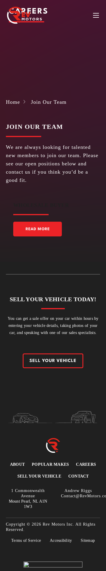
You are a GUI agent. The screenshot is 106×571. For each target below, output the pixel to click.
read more (38, 229)
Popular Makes (50, 464)
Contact (78, 476)
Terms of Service (26, 540)
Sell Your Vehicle (53, 361)
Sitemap (88, 540)
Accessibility (61, 540)
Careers (86, 464)
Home (13, 102)
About (17, 464)
